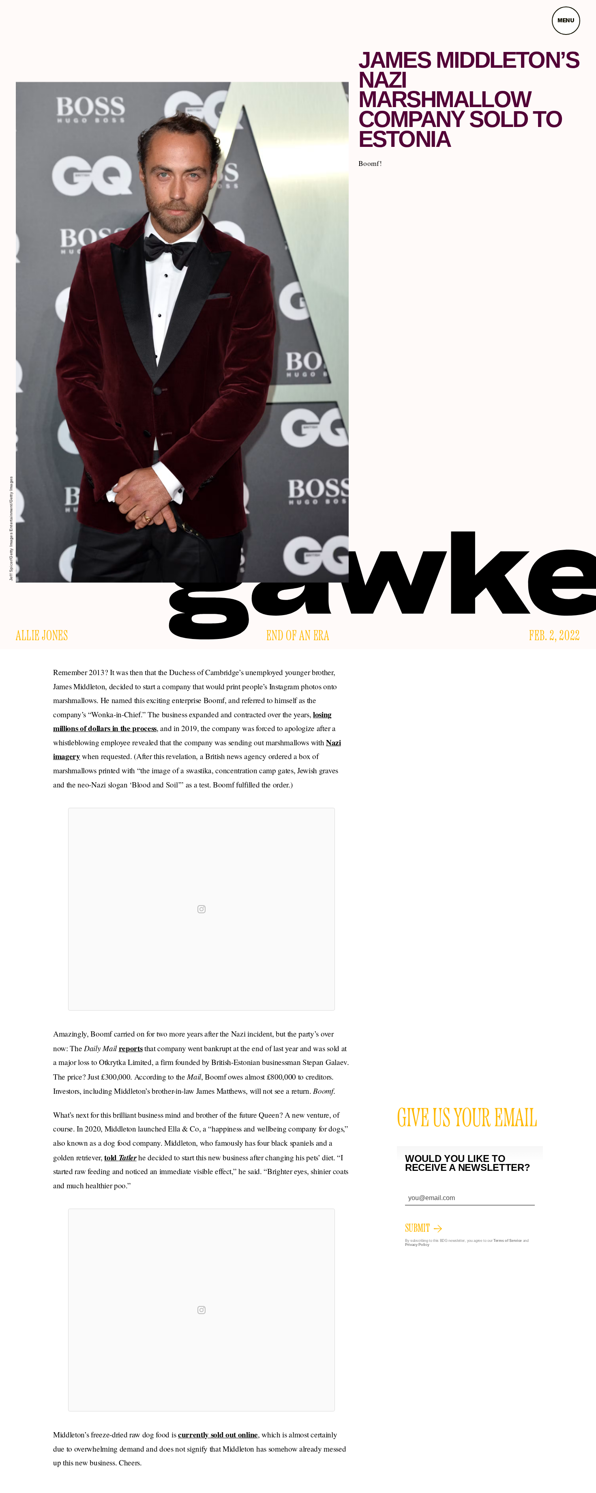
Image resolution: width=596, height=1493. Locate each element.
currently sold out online (218, 1434)
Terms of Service (507, 1241)
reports (131, 1048)
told (120, 1157)
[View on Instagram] (201, 909)
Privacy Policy (417, 1245)
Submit (417, 1228)
